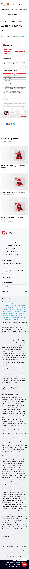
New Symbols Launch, (14, 36)
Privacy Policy (22, 553)
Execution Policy (9, 550)
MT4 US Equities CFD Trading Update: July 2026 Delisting (13, 166)
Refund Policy (20, 550)
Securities (22, 36)
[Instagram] (9, 124)
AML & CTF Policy (21, 546)
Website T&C (11, 556)
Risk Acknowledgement (9, 553)
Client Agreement (8, 546)
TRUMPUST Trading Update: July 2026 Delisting (13, 192)
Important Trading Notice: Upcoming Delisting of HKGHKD (13, 218)
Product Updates (12, 14)
